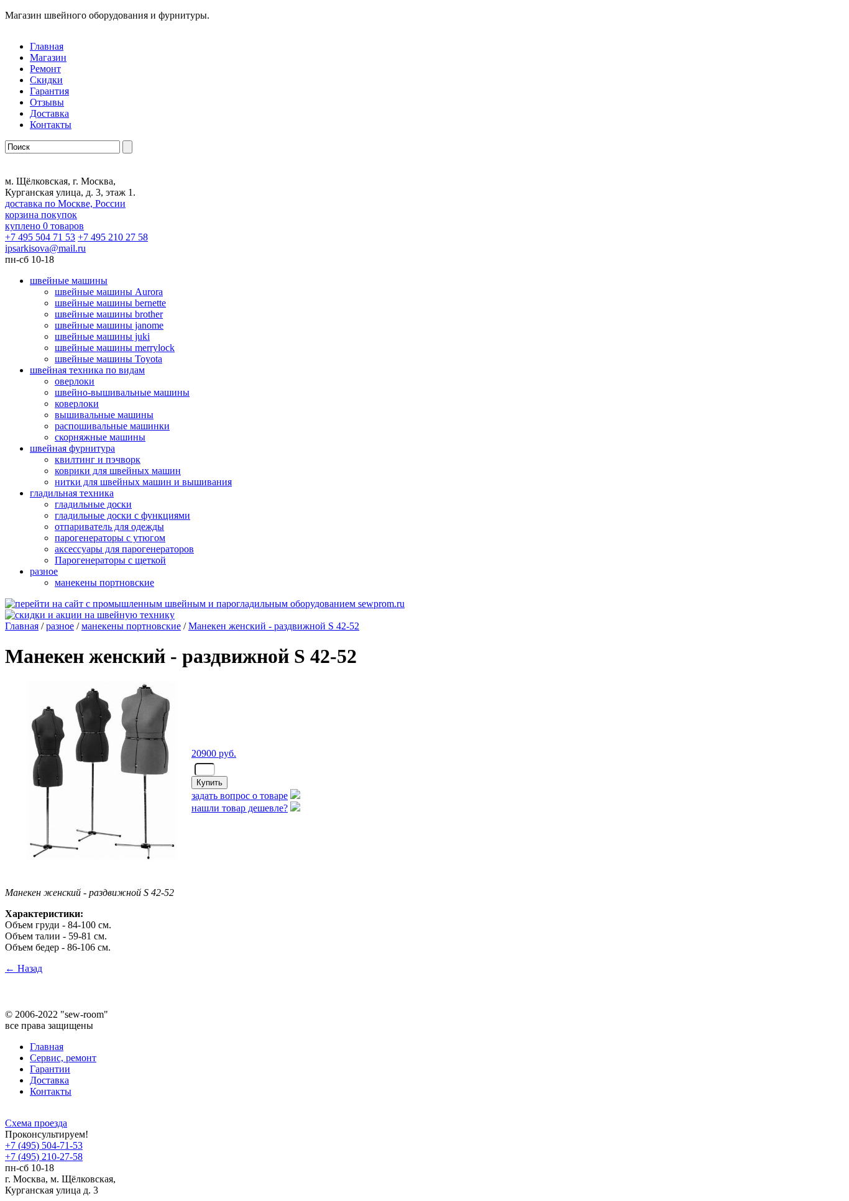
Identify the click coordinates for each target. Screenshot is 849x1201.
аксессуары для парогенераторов (124, 549)
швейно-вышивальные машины (122, 392)
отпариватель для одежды (109, 526)
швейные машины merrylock (115, 347)
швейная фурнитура (72, 448)
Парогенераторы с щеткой (110, 560)
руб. (213, 753)
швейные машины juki (102, 336)
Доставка (49, 113)
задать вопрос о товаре (239, 795)
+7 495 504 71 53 (40, 237)
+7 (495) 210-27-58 (44, 1156)
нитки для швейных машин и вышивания (143, 482)
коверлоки (77, 403)
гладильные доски (93, 504)
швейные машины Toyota (108, 359)
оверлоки (74, 381)
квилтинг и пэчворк (97, 459)
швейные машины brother (109, 314)
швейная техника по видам (87, 370)
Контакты (50, 124)
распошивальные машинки (112, 426)
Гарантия (49, 91)
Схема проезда (36, 1123)
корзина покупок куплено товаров (44, 220)
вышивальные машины (104, 414)
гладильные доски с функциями (122, 515)
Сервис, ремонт (63, 1058)
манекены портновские (104, 582)
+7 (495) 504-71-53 (44, 1145)
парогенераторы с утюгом (110, 537)
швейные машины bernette (110, 303)
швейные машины (69, 280)
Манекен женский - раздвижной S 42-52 (273, 626)
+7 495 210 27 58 (113, 237)
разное (44, 571)
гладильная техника (72, 493)
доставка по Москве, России (65, 203)
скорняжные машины (100, 437)
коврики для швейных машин (118, 470)
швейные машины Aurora (109, 291)
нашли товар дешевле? (239, 808)
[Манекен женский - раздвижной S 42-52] (98, 864)
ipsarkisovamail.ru (45, 248)
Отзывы (47, 102)
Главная (22, 626)
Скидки (46, 80)
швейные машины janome (109, 325)
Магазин (48, 57)
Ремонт (45, 68)
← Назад (23, 968)
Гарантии (50, 1069)
